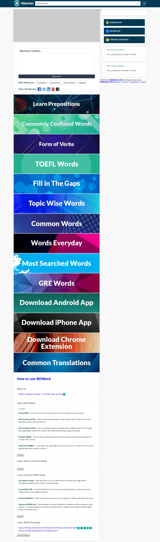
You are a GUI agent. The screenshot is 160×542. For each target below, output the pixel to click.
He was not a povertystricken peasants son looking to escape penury (51, 413)
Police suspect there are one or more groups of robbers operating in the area (55, 498)
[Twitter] (44, 90)
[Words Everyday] (57, 252)
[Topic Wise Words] (57, 213)
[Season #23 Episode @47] (90, 529)
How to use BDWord (34, 379)
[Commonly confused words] (57, 133)
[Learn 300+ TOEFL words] (57, 173)
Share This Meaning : (27, 89)
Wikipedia (82, 83)
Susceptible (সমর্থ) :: (26, 489)
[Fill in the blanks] (57, 193)
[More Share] (57, 90)
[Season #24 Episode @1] (78, 529)
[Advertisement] (56, 25)
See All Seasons (23, 535)
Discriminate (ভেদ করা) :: (27, 419)
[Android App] (57, 312)
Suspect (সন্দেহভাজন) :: (26, 498)
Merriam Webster (69, 83)
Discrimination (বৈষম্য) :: (28, 428)
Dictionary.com (55, 83)
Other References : (26, 83)
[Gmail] (53, 90)
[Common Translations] (57, 372)
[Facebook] (40, 90)
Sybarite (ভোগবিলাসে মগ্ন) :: (28, 504)
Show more (56, 76)
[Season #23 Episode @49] (84, 529)
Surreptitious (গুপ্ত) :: (27, 481)
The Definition (41, 83)
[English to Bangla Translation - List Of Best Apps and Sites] (64, 395)
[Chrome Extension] (57, 352)
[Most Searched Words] (57, 272)
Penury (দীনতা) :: (24, 413)
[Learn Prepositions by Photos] (57, 113)
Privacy (125, 82)
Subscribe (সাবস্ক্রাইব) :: (27, 446)
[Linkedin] (49, 90)
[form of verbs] (57, 153)
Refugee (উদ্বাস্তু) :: (25, 437)
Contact (143, 82)
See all (20, 455)
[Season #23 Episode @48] (87, 529)
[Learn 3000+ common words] (57, 233)
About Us (116, 82)
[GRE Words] (57, 292)
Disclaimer (134, 82)
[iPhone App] (57, 332)
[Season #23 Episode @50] (81, 529)
